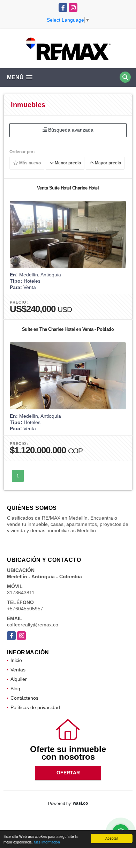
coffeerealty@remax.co (32, 624)
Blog (15, 688)
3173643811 (21, 592)
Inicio (16, 660)
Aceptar (111, 838)
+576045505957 (25, 608)
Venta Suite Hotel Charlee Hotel (68, 188)
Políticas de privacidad (35, 707)
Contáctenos (24, 698)
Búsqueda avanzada (70, 130)
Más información (47, 842)
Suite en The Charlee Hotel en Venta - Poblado (68, 329)
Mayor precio (107, 163)
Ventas (17, 669)
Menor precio (67, 163)
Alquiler (18, 679)
